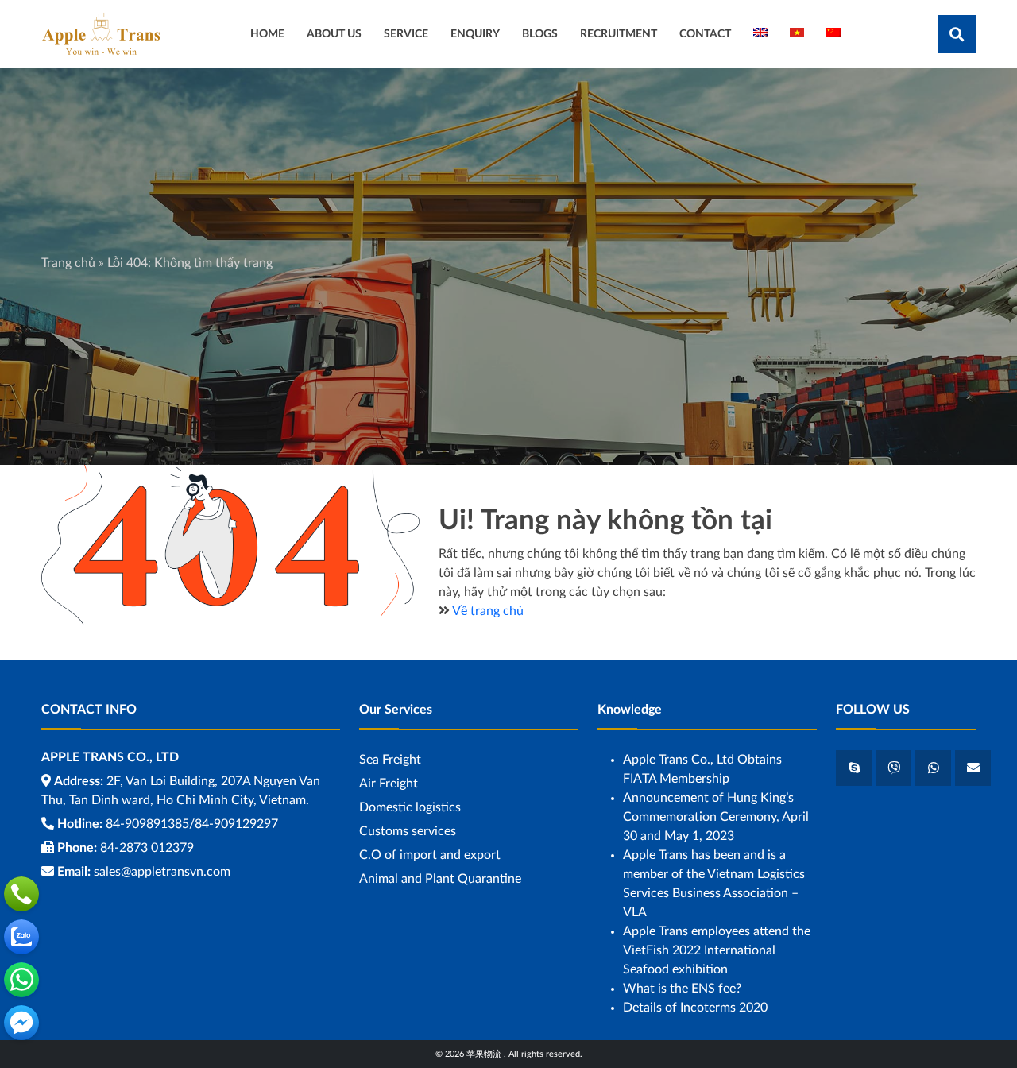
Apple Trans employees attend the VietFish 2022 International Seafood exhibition (716, 950)
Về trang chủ (488, 611)
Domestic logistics (410, 807)
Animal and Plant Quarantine (440, 879)
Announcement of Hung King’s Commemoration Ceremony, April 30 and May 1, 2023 (716, 816)
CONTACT (705, 34)
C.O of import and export (430, 855)
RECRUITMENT (618, 34)
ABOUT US (334, 34)
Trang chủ (68, 263)
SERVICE (406, 34)
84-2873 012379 (147, 848)
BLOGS (540, 34)
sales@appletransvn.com (162, 871)
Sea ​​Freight (390, 759)
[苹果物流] (100, 33)
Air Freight (388, 783)
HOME (267, 34)
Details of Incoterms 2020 (695, 1007)
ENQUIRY (475, 34)
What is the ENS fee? (682, 988)
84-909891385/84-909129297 (192, 824)
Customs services (407, 831)
